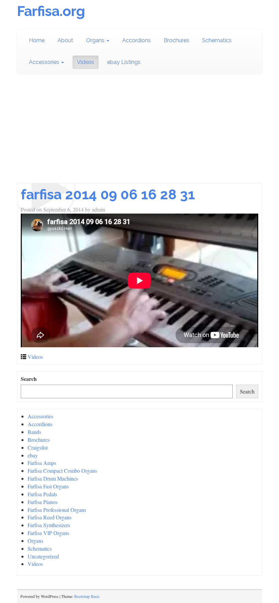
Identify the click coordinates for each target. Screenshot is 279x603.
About (65, 40)
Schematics (217, 40)
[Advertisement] (139, 132)
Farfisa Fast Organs (48, 486)
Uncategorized (43, 556)
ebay (33, 455)
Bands (34, 431)
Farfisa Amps (42, 462)
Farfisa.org (51, 11)
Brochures (176, 40)
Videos (85, 62)
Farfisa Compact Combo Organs (62, 470)
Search (29, 379)
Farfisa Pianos (43, 501)
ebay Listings (124, 62)
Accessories (45, 62)
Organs (96, 40)
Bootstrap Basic (87, 596)
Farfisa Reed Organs (49, 517)
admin (98, 209)
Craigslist (38, 447)
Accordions (136, 40)
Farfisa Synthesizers (49, 525)
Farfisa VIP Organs (48, 532)
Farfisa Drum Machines (53, 478)
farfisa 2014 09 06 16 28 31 (108, 194)
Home (37, 40)
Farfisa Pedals (42, 494)
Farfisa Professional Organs (57, 509)
